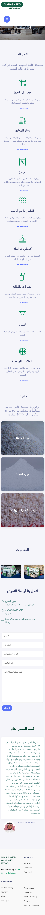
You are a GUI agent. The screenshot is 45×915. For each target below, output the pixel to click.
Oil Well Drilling (7, 887)
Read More (24, 108)
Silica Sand (28, 863)
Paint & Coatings (30, 897)
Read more (24, 340)
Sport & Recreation (31, 905)
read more (24, 191)
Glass (3, 896)
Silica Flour (28, 867)
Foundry (4, 892)
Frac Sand (28, 872)
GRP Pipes (5, 900)
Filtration (27, 901)
